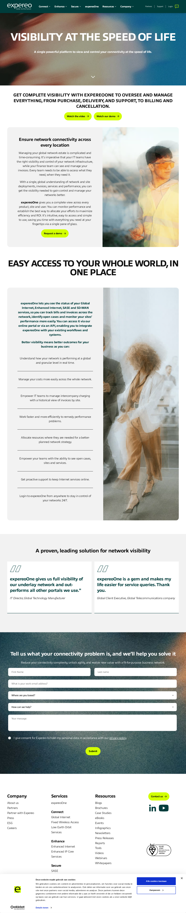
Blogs (98, 803)
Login (170, 6)
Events (99, 823)
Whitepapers (103, 863)
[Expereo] (19, 7)
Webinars (101, 858)
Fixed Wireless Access (65, 822)
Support (160, 6)
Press (10, 818)
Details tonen (42, 907)
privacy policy (117, 738)
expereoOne (92, 6)
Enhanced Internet (63, 846)
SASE (54, 871)
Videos (99, 853)
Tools (98, 848)
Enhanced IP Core (62, 851)
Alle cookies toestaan (156, 881)
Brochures (101, 808)
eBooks (99, 818)
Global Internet (60, 817)
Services (56, 832)
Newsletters (102, 833)
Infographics (103, 828)
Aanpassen (154, 890)
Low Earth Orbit (61, 827)
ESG (9, 823)
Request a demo (53, 233)
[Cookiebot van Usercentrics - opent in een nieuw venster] (18, 908)
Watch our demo (106, 116)
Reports (100, 843)
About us (13, 803)
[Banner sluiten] (182, 878)
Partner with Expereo (20, 813)
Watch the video (76, 116)
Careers (12, 828)
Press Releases (104, 838)
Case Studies (103, 813)
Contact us (157, 796)
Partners (148, 6)
